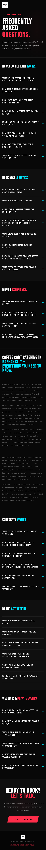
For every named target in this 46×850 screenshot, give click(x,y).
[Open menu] (41, 5)
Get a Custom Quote (23, 819)
